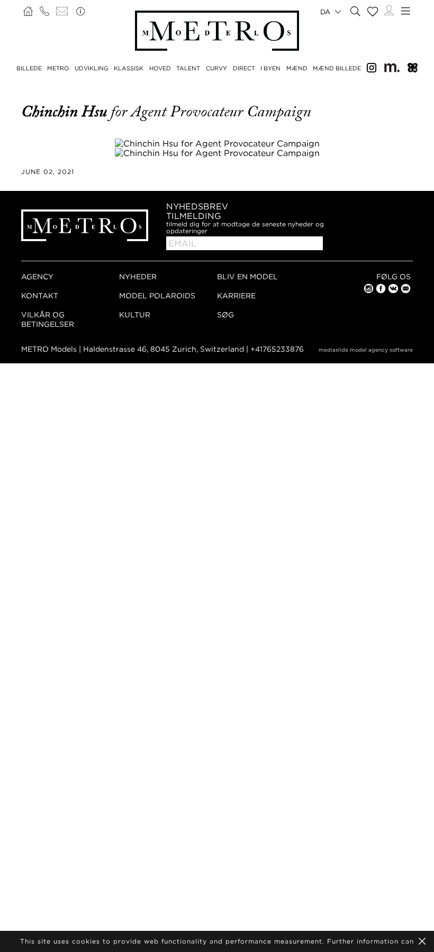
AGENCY (37, 276)
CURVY (216, 68)
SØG (225, 314)
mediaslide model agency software (366, 350)
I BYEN (270, 68)
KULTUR (134, 314)
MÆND (297, 68)
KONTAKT (39, 295)
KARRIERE (236, 295)
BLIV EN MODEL (247, 276)
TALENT (188, 68)
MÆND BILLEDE (337, 68)
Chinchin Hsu (66, 111)
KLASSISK (128, 68)
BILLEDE (29, 68)
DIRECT (244, 68)
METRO (58, 68)
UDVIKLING (91, 68)
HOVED (160, 68)
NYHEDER (138, 276)
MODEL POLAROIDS (157, 295)
